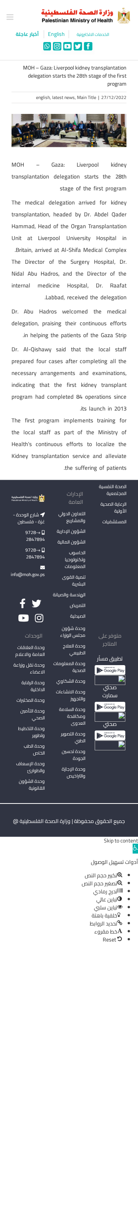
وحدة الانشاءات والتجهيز (70, 695)
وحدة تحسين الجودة (73, 755)
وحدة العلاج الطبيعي (74, 649)
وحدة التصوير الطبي (73, 737)
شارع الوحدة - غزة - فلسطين (29, 518)
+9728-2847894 (35, 536)
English (56, 34)
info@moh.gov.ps (28, 574)
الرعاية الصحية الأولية (113, 507)
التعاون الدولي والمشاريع (71, 517)
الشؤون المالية (71, 541)
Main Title (86, 97)
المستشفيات (114, 521)
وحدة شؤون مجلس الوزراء (72, 632)
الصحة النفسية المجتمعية (113, 490)
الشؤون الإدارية (71, 531)
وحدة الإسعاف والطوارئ (30, 767)
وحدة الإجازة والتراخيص (73, 772)
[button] (135, 849)
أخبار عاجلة (28, 34)
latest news (63, 97)
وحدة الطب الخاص (34, 749)
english (43, 97)
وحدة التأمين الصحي (32, 714)
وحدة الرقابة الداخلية (33, 686)
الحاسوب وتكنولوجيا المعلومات (75, 559)
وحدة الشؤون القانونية (32, 784)
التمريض (77, 605)
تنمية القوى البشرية (73, 580)
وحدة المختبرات (30, 700)
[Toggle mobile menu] (11, 17)
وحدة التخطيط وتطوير (31, 732)
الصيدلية (77, 616)
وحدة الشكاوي (70, 681)
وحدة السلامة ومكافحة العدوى (72, 716)
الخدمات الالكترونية (93, 34)
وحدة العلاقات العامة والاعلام (30, 651)
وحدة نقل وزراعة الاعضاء (29, 668)
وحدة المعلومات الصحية (69, 667)
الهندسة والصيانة (69, 594)
